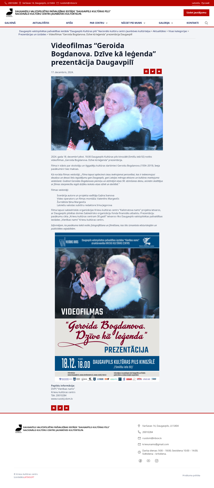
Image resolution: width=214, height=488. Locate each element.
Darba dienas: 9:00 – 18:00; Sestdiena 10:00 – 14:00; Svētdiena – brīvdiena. (170, 452)
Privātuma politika (191, 475)
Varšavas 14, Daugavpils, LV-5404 (38, 3)
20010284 (12, 3)
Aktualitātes (41, 22)
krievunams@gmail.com (155, 444)
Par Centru (97, 22)
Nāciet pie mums (131, 22)
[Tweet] (152, 71)
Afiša (69, 22)
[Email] (159, 71)
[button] (12, 23)
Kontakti (193, 22)
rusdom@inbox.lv (68, 3)
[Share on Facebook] (146, 71)
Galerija (164, 22)
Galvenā (10, 22)
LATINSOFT (29, 477)
